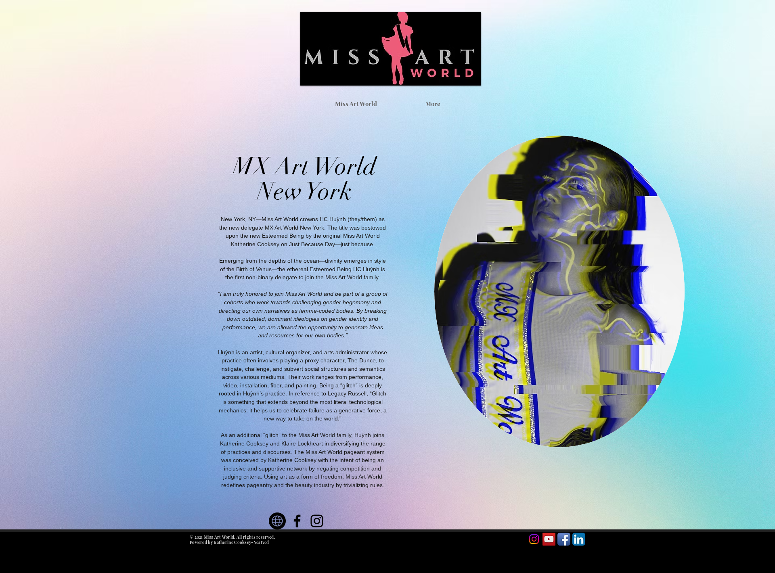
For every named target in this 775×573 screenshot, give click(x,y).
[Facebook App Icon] (563, 539)
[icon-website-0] (277, 520)
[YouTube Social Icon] (548, 539)
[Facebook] (297, 520)
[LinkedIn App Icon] (578, 539)
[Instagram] (316, 520)
